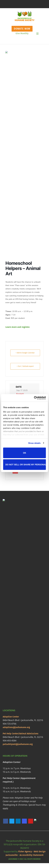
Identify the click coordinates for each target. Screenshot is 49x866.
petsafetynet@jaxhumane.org (18, 744)
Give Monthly (22, 33)
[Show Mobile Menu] (37, 33)
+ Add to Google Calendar (25, 353)
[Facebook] (5, 821)
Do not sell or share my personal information (25, 464)
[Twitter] (11, 821)
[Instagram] (24, 821)
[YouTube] (30, 821)
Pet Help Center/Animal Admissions (20, 733)
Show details (34, 443)
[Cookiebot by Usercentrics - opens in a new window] (34, 398)
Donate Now (22, 28)
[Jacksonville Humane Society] (25, 16)
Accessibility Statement (31, 855)
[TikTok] (37, 821)
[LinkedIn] (18, 821)
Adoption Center (11, 716)
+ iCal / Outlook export (25, 366)
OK (24, 453)
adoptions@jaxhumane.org (16, 727)
